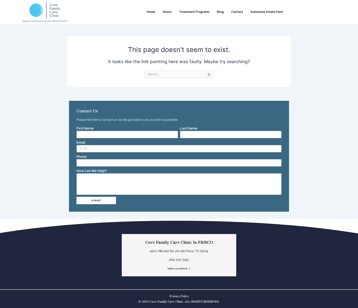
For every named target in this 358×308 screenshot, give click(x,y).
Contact (237, 12)
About (167, 12)
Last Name (189, 128)
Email (81, 142)
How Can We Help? (92, 171)
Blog (220, 12)
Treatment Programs (194, 12)
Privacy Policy (179, 296)
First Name (85, 128)
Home (151, 12)
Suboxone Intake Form (267, 12)
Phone (81, 157)
